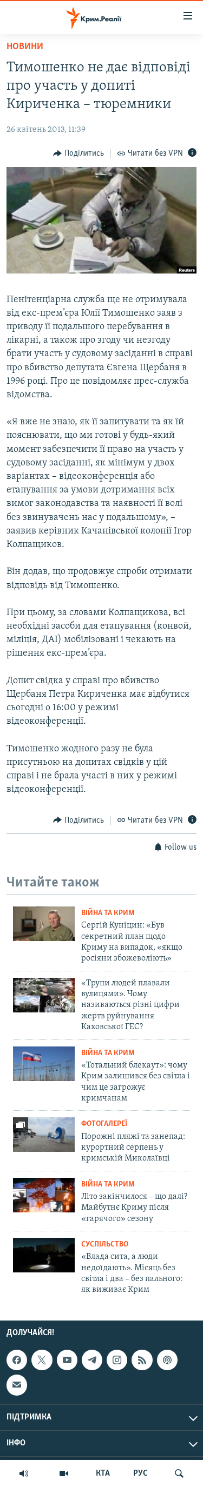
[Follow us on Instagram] (117, 1360)
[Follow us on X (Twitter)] (41, 1360)
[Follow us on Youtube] (67, 1360)
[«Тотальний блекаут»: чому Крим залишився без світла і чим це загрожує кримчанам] (44, 1063)
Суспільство (104, 1245)
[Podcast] (167, 1360)
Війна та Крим (108, 913)
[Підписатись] (16, 1385)
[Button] (78, 153)
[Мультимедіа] (64, 1473)
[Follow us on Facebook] (16, 1360)
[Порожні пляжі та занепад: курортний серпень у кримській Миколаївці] (44, 1134)
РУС (140, 1473)
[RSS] (142, 1360)
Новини (24, 47)
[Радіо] (24, 1473)
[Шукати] (179, 1473)
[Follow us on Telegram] (92, 1360)
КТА (103, 1473)
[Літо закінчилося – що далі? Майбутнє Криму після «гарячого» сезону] (44, 1195)
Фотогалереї (104, 1124)
